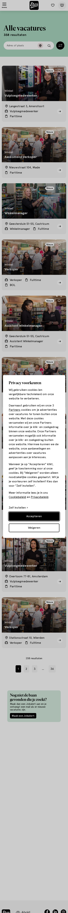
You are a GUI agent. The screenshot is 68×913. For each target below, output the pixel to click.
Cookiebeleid (17, 497)
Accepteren (34, 516)
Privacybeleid (39, 497)
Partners (14, 410)
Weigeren (34, 528)
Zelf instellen (17, 507)
